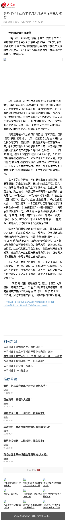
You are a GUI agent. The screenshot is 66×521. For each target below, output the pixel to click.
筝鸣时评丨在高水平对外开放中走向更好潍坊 (28, 351)
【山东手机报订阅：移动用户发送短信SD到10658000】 (26, 305)
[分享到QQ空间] (22, 315)
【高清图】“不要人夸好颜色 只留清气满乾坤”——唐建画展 (51, 507)
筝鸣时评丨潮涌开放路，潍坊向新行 (23, 347)
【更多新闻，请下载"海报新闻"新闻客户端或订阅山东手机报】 (29, 302)
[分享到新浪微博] (14, 315)
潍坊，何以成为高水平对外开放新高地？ (26, 386)
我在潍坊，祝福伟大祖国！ (18, 399)
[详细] (6, 390)
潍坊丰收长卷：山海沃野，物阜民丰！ (24, 413)
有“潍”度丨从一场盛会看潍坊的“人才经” (26, 454)
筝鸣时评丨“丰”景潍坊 (16, 370)
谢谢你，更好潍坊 (11, 494)
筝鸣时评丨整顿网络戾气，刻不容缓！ (24, 361)
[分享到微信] (7, 315)
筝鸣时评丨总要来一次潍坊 (18, 366)
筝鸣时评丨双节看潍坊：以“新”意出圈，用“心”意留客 (33, 356)
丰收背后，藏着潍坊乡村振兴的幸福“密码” (27, 427)
